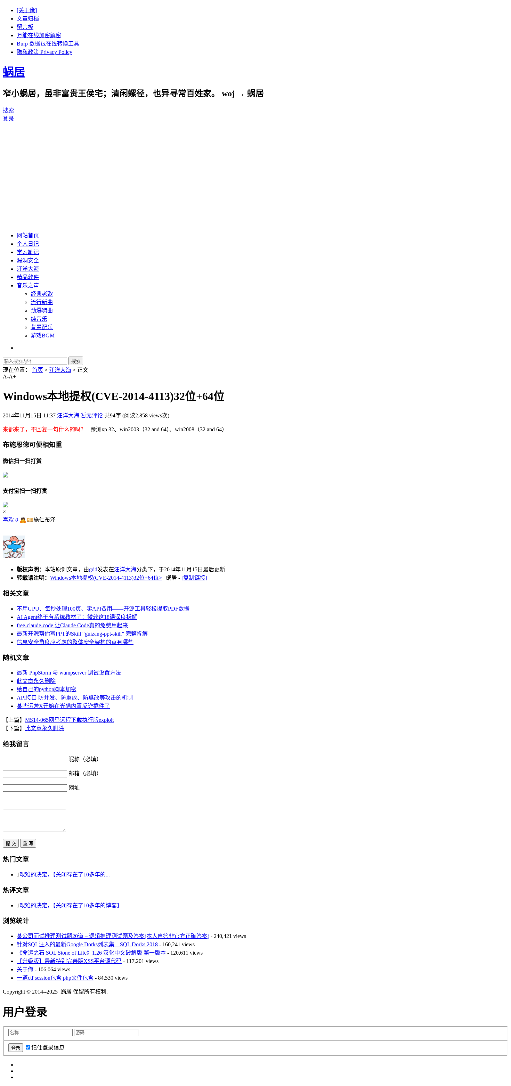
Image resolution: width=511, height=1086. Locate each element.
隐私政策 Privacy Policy (44, 52)
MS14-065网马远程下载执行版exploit (69, 720)
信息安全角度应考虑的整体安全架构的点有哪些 (75, 642)
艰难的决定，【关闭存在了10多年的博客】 (70, 905)
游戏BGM (43, 335)
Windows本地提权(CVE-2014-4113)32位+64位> (106, 578)
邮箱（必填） (85, 773)
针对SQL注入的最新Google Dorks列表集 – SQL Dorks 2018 (87, 944)
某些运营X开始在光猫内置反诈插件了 (63, 706)
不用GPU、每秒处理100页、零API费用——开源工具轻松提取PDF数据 (103, 609)
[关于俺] (27, 10)
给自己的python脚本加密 (46, 689)
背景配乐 (42, 327)
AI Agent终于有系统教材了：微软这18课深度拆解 (77, 617)
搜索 (8, 110)
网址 (74, 788)
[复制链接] (194, 578)
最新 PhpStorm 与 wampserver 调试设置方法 (69, 673)
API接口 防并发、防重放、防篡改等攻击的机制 (75, 698)
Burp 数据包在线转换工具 (48, 44)
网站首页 (28, 235)
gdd (93, 569)
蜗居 (14, 72)
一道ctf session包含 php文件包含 (55, 978)
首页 (37, 370)
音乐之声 (28, 285)
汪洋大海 (28, 269)
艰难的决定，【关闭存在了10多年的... (64, 874)
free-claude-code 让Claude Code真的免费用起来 (72, 625)
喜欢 (10, 520)
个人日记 (28, 244)
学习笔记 (28, 252)
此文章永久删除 (36, 681)
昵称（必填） (85, 759)
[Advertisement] (255, 176)
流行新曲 (42, 302)
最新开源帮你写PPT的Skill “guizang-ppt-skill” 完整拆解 (82, 634)
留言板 (25, 27)
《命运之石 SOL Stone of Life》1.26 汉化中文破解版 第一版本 (91, 953)
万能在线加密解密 (39, 35)
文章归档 (28, 19)
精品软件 (28, 277)
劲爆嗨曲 (42, 310)
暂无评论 (92, 415)
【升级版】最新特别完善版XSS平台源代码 (69, 961)
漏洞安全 (28, 260)
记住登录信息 (48, 1048)
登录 (8, 119)
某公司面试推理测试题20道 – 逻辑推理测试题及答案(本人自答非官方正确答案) (113, 936)
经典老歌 (42, 294)
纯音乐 (39, 319)
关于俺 (25, 969)
